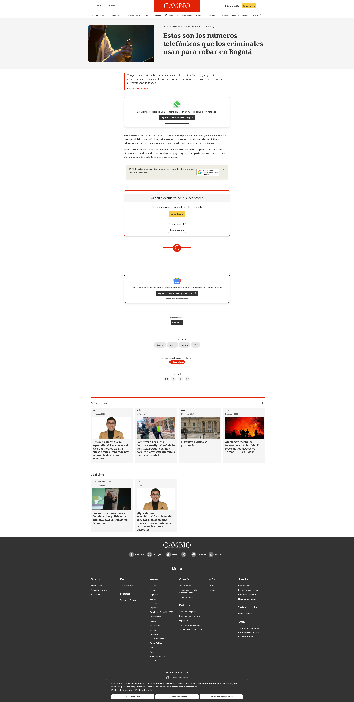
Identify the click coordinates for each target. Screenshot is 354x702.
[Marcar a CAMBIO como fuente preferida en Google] (207, 172)
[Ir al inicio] (177, 6)
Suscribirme (177, 214)
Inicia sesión (177, 229)
